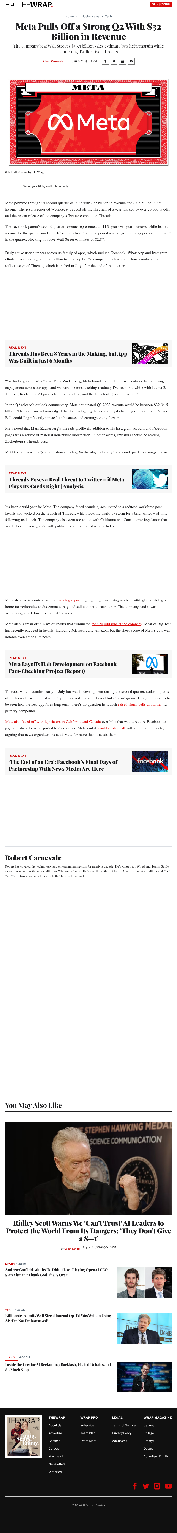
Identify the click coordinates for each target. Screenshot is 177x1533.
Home (69, 16)
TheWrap (57, 1417)
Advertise (55, 1433)
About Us (55, 1425)
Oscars (148, 1448)
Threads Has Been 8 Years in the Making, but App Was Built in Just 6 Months (68, 357)
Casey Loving (72, 1248)
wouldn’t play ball (111, 727)
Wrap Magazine (158, 1417)
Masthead (56, 1456)
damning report (69, 600)
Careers (54, 1448)
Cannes (149, 1425)
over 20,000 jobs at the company (117, 623)
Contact (54, 1441)
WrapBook (56, 1472)
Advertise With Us (156, 1456)
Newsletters (57, 1464)
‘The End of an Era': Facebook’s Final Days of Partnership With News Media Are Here (63, 765)
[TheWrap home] (35, 4)
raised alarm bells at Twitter (139, 704)
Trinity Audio (45, 186)
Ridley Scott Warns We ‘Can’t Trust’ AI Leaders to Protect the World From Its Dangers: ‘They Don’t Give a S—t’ (88, 1230)
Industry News (89, 16)
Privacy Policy (121, 1433)
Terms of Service (124, 1425)
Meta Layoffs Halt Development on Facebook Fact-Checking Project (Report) (63, 667)
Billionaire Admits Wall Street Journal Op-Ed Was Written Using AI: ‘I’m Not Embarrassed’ (58, 1318)
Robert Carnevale (52, 61)
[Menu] (10, 4)
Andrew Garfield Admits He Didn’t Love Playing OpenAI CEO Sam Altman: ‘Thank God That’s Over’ (56, 1272)
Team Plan (87, 1433)
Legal (117, 1417)
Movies (10, 1264)
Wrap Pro (89, 1417)
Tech (108, 16)
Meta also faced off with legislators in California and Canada (53, 721)
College (149, 1433)
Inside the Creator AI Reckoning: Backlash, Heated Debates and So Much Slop (58, 1367)
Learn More (88, 1441)
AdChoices (119, 1441)
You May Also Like (33, 1105)
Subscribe (161, 4)
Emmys (149, 1441)
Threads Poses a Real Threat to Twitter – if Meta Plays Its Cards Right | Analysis (66, 483)
